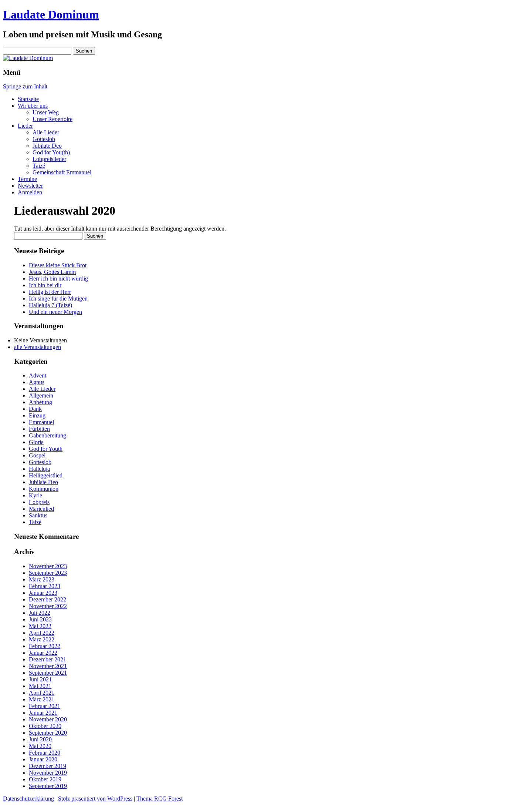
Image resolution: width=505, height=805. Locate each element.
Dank (35, 409)
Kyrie (35, 495)
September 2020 (48, 732)
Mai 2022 (40, 626)
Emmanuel (41, 422)
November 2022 (48, 606)
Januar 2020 (43, 759)
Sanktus (38, 515)
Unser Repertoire (52, 119)
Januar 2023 (43, 593)
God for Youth (45, 449)
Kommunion (43, 489)
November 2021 (48, 666)
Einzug (37, 415)
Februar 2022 (44, 646)
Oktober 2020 (45, 726)
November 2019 (48, 772)
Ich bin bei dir (45, 285)
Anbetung (40, 402)
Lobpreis (39, 502)
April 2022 (41, 633)
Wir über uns (33, 106)
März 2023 (41, 579)
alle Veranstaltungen (37, 347)
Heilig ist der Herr (50, 292)
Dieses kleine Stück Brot (58, 265)
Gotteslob (44, 139)
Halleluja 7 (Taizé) (50, 305)
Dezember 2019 (47, 766)
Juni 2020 (40, 739)
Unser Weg (46, 112)
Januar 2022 (43, 653)
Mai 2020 (40, 746)
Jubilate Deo (47, 145)
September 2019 (48, 786)
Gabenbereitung (47, 435)
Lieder (25, 126)
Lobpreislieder (49, 159)
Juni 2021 (40, 679)
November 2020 (48, 719)
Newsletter (30, 185)
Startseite (28, 99)
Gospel (37, 455)
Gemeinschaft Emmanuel (62, 172)
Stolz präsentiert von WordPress (95, 798)
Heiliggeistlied (45, 475)
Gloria (36, 442)
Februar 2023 (44, 586)
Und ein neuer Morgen (55, 312)
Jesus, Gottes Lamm (52, 272)
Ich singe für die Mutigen (58, 298)
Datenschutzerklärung (28, 798)
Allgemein (41, 395)
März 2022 (41, 639)
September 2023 (48, 573)
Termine (27, 179)
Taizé (39, 165)
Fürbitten (39, 429)
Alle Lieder (46, 132)
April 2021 (41, 693)
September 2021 (48, 673)
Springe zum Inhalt (25, 86)
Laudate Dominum (51, 14)
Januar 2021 (43, 713)
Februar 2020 (44, 752)
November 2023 (48, 566)
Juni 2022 (40, 619)
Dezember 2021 (47, 659)
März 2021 (41, 699)
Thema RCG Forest (159, 798)
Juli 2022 (39, 613)
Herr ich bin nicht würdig (58, 278)
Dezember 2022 (47, 599)
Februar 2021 (44, 706)
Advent (37, 375)
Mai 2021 (40, 686)
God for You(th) (51, 152)
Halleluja (39, 469)
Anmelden (30, 192)
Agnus (36, 382)
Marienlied (41, 509)
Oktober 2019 (45, 779)
